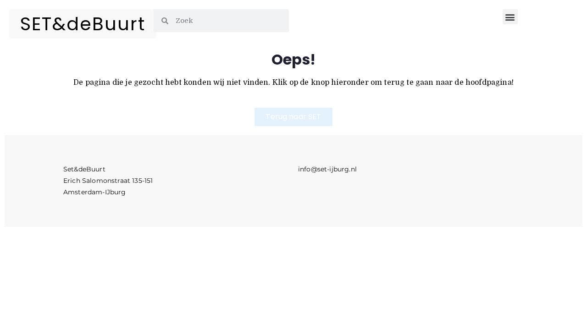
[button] (510, 16)
